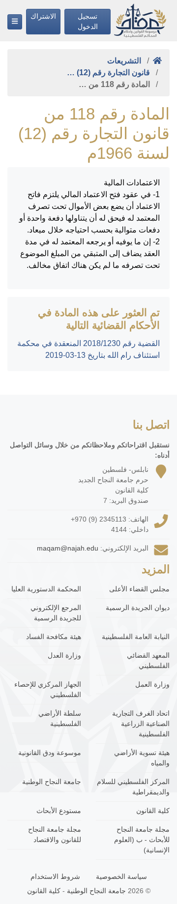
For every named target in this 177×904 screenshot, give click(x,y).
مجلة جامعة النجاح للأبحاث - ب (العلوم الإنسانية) (142, 839)
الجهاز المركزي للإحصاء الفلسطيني (47, 689)
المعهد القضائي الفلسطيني (148, 660)
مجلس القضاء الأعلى (139, 589)
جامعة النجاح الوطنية (51, 782)
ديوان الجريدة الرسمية (138, 608)
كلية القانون (153, 811)
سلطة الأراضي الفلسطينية (59, 718)
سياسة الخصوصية (121, 876)
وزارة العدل (64, 655)
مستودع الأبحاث (58, 811)
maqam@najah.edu (67, 548)
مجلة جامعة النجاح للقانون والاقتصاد (54, 834)
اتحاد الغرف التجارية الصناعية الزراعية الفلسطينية (141, 723)
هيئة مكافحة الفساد (53, 637)
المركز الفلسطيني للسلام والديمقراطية (133, 787)
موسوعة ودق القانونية (49, 753)
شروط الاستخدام (55, 876)
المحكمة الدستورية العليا (46, 589)
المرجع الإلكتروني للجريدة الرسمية (55, 613)
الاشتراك (43, 16)
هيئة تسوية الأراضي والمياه (142, 758)
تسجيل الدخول (88, 21)
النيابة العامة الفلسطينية (136, 637)
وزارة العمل (152, 684)
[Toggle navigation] (14, 21)
